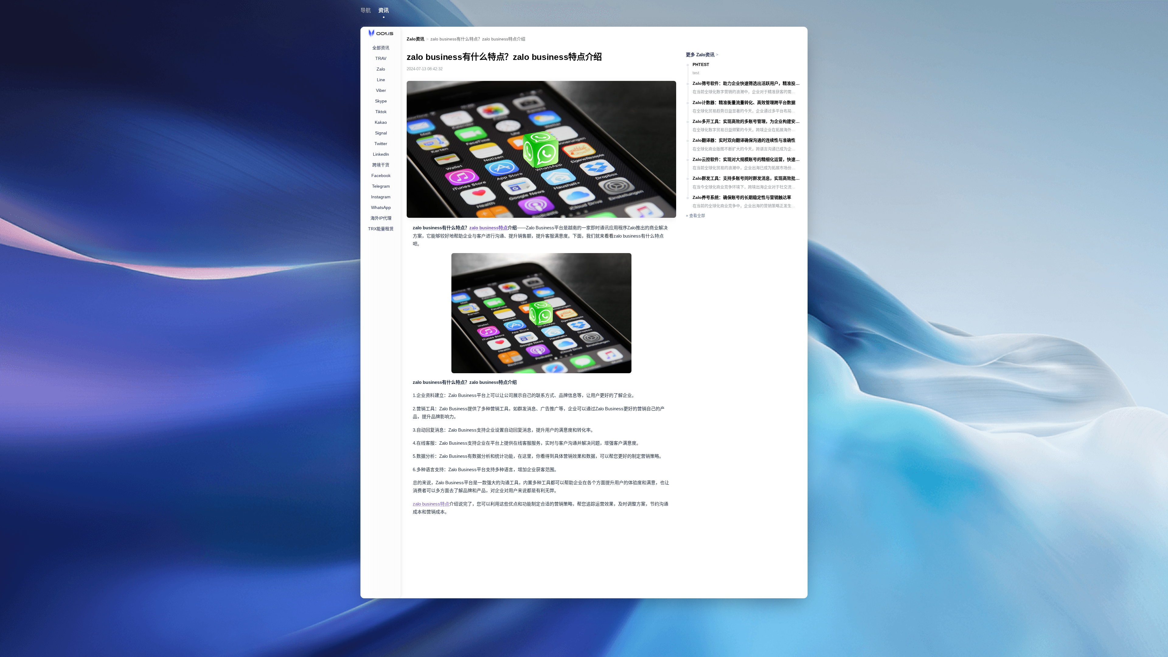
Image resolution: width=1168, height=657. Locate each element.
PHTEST (701, 64)
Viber (381, 90)
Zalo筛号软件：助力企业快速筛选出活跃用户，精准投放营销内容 (747, 83)
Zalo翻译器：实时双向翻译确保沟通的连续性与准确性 (744, 140)
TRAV (380, 58)
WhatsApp (381, 207)
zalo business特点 (488, 227)
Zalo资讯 (415, 38)
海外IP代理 (380, 218)
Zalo (381, 69)
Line (381, 79)
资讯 (383, 10)
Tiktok (381, 111)
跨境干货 (380, 164)
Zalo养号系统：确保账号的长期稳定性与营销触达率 (742, 197)
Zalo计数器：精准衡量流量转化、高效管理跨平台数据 (744, 102)
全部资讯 (380, 47)
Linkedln (381, 154)
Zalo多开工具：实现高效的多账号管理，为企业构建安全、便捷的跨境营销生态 (747, 121)
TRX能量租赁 (381, 228)
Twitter (380, 143)
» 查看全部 (695, 215)
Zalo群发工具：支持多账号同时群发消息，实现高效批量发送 (747, 178)
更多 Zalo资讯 (702, 54)
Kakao (381, 122)
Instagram (381, 196)
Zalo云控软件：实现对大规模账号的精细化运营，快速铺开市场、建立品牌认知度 (747, 159)
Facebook (381, 175)
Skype (381, 101)
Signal (381, 132)
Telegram (381, 186)
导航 (365, 10)
